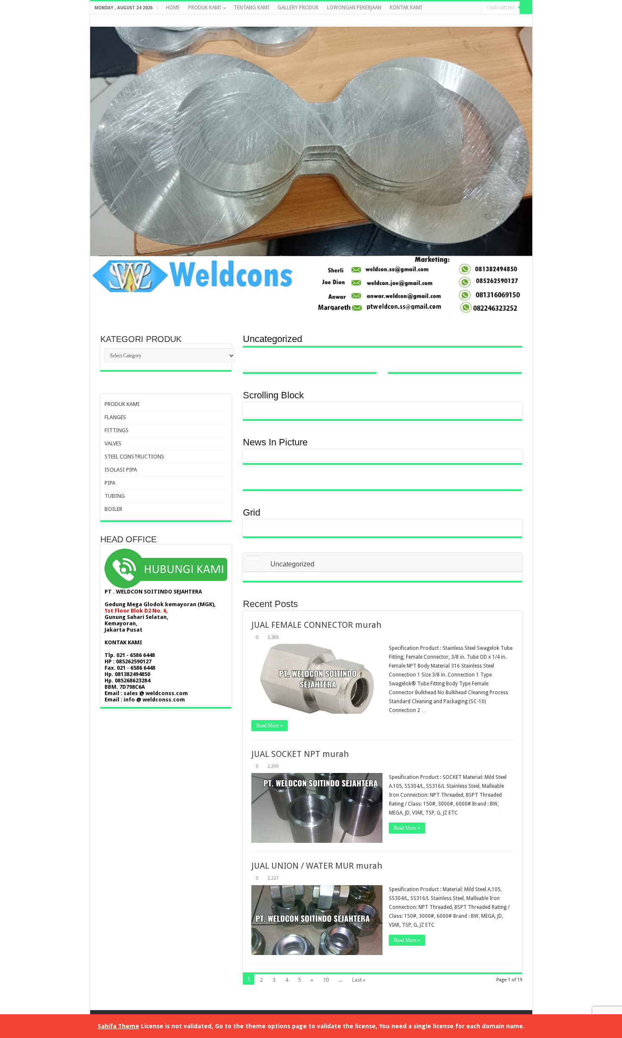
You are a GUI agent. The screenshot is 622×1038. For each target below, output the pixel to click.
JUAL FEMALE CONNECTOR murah (316, 625)
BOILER (113, 509)
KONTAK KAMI (406, 8)
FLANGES (115, 417)
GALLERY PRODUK (298, 8)
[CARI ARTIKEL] (526, 7)
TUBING (115, 496)
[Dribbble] (512, 21)
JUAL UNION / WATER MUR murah (316, 866)
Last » (359, 980)
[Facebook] (488, 21)
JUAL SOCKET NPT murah (300, 754)
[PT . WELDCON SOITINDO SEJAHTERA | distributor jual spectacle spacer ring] (311, 168)
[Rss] (480, 21)
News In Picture (275, 442)
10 (326, 980)
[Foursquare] (520, 21)
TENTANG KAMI (251, 8)
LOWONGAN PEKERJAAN (354, 8)
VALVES (113, 443)
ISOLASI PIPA (121, 470)
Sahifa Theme (118, 1026)
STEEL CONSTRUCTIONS (134, 456)
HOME (173, 8)
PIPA (110, 483)
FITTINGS (117, 430)
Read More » (269, 726)
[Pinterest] (504, 21)
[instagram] (528, 21)
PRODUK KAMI (204, 8)
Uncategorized (272, 339)
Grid (251, 512)
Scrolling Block (273, 395)
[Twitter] (496, 21)
